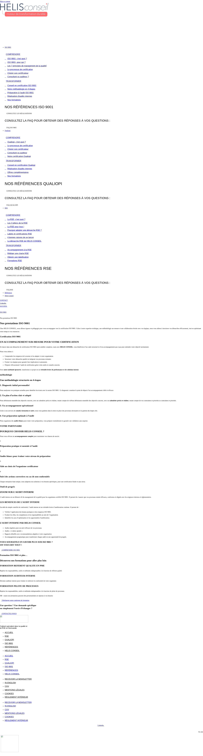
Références (11, 647)
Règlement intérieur (16, 697)
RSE (7, 636)
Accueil (9, 632)
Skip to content (5, 1)
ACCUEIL (3, 306)
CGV (7, 686)
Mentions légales (14, 690)
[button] (101, 41)
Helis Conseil (12, 650)
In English (10, 683)
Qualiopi (9, 640)
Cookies (9, 693)
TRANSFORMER (13, 81)
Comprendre (13, 54)
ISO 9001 (3, 312)
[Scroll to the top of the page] (0, 754)
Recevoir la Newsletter (18, 679)
